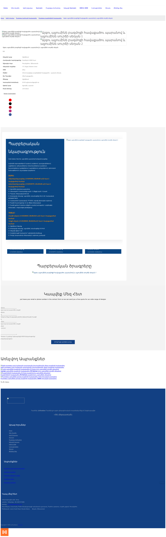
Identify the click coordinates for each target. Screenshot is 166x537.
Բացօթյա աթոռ (9, 479)
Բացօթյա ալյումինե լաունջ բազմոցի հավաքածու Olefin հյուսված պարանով (28, 378)
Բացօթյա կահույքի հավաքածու (26, 18)
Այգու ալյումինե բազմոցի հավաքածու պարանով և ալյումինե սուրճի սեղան (88, 18)
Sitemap (20, 525)
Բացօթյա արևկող (10, 482)
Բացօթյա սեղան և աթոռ (12, 475)
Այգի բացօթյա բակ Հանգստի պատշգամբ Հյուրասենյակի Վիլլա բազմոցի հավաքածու (32, 367)
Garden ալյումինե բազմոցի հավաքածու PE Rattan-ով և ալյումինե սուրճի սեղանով (31, 371)
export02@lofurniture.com (15, 504)
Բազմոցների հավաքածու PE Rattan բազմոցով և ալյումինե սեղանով (26, 375)
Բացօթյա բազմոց (9, 472)
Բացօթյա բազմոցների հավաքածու (50, 18)
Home (2, 18)
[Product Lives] (4, 535)
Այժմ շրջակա (10, 18)
